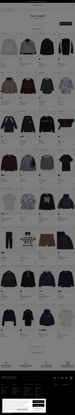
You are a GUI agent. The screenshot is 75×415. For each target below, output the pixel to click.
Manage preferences (38, 408)
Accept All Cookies (38, 401)
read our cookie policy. (22, 409)
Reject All (38, 405)
